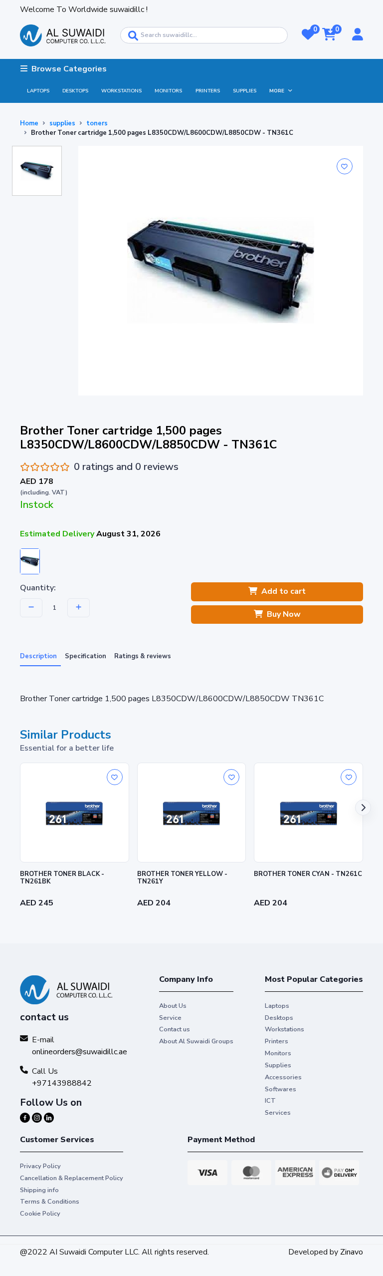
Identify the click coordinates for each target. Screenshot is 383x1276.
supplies (62, 123)
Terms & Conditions (49, 1201)
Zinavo (351, 1252)
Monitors (168, 90)
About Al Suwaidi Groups (196, 1041)
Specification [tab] (85, 656)
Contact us (174, 1029)
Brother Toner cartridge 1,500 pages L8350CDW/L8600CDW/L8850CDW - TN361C (162, 132)
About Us (173, 1005)
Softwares (280, 1089)
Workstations (121, 90)
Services (278, 1112)
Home (29, 123)
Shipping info (39, 1190)
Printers (207, 90)
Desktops (75, 90)
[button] (308, 35)
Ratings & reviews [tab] (142, 656)
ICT (270, 1100)
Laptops (38, 90)
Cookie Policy (40, 1213)
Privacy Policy (40, 1166)
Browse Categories (69, 68)
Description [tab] (38, 656)
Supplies (244, 90)
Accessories (283, 1077)
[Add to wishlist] (345, 166)
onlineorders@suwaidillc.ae (79, 1051)
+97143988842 (62, 1083)
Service (170, 1017)
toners (97, 123)
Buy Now (284, 614)
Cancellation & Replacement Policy (71, 1178)
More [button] (276, 90)
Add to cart (283, 591)
